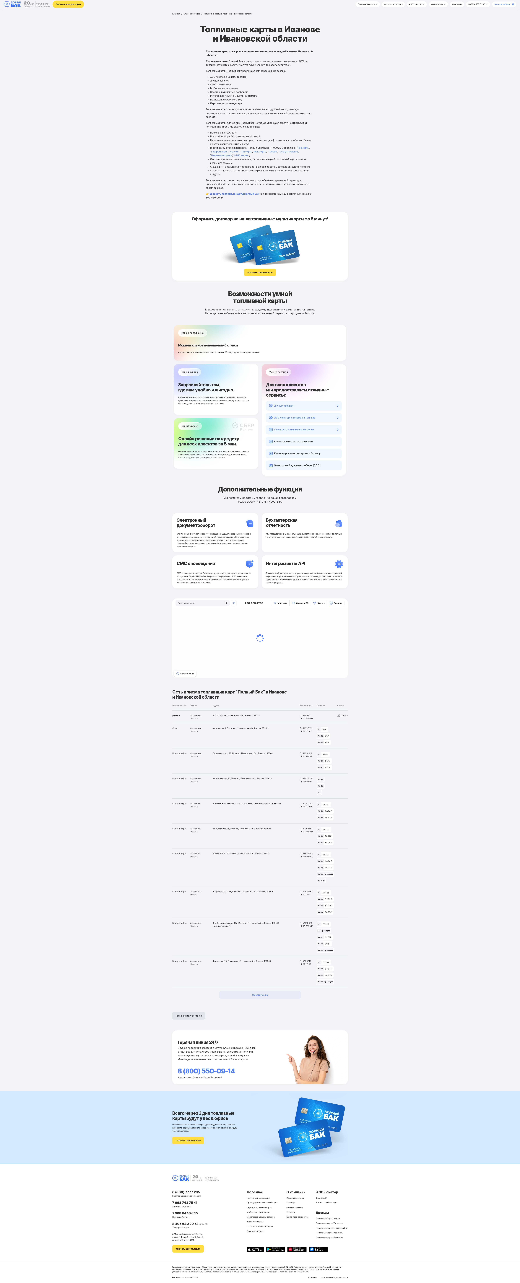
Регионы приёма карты (327, 1202)
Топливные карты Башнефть (329, 1237)
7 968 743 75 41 (184, 1203)
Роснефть (303, 147)
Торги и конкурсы (255, 1221)
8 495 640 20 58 (185, 1224)
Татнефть (246, 151)
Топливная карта (367, 4)
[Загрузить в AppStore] (255, 1249)
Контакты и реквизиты (297, 1217)
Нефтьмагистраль (221, 155)
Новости (290, 1212)
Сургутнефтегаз (289, 151)
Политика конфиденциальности (334, 1277)
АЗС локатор (415, 4)
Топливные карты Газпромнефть (331, 1228)
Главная (176, 13)
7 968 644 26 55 (185, 1213)
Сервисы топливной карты (259, 1207)
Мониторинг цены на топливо (261, 1217)
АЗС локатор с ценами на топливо (294, 417)
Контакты (457, 4)
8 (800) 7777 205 (477, 4)
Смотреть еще (260, 995)
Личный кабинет (502, 4)
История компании (295, 1198)
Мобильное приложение (258, 1212)
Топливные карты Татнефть (329, 1223)
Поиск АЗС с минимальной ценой (294, 429)
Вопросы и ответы (255, 1231)
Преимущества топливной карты (262, 1202)
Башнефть (260, 151)
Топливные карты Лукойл (328, 1218)
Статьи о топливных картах (260, 1226)
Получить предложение (259, 272)
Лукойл (234, 151)
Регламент (312, 1277)
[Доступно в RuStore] (318, 1249)
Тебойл (272, 151)
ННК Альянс (241, 155)
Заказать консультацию (68, 4)
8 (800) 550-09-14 (206, 1071)
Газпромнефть (219, 151)
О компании (437, 4)
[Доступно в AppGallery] (297, 1249)
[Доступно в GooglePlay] (275, 1249)
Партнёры (291, 1202)
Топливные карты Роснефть (329, 1232)
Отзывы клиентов (294, 1207)
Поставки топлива (393, 4)
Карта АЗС (321, 1198)
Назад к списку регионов (189, 1015)
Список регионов (192, 13)
